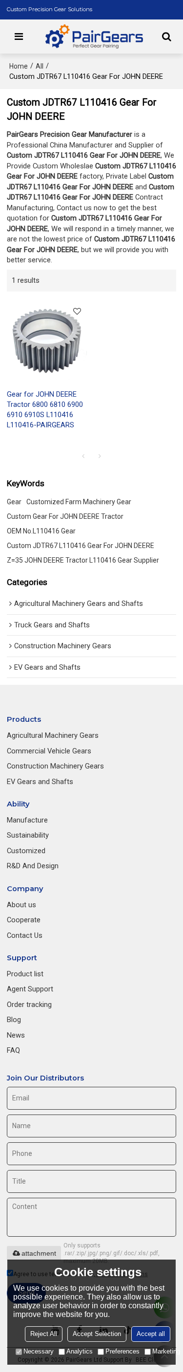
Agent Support (30, 989)
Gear (14, 502)
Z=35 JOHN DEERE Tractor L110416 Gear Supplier (83, 560)
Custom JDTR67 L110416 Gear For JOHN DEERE (80, 545)
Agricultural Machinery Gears (53, 735)
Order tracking (29, 1004)
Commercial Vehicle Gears (49, 751)
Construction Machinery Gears (55, 766)
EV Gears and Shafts (40, 781)
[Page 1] (83, 456)
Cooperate (24, 919)
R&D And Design (33, 865)
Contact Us (24, 935)
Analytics (79, 1351)
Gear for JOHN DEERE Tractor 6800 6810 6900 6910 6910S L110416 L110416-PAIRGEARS (45, 409)
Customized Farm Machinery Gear (78, 502)
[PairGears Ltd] (94, 36)
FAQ (13, 1050)
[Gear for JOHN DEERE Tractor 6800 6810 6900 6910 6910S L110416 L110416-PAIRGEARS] (47, 340)
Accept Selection (97, 1333)
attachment (38, 1253)
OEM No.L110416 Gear (41, 531)
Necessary (38, 1351)
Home (18, 66)
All (39, 66)
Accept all (151, 1333)
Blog (14, 1019)
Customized (26, 850)
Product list (25, 974)
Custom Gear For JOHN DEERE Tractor (65, 516)
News (16, 1035)
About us (21, 904)
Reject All (43, 1333)
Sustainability (28, 835)
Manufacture (27, 820)
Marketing (166, 1351)
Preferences (122, 1351)
